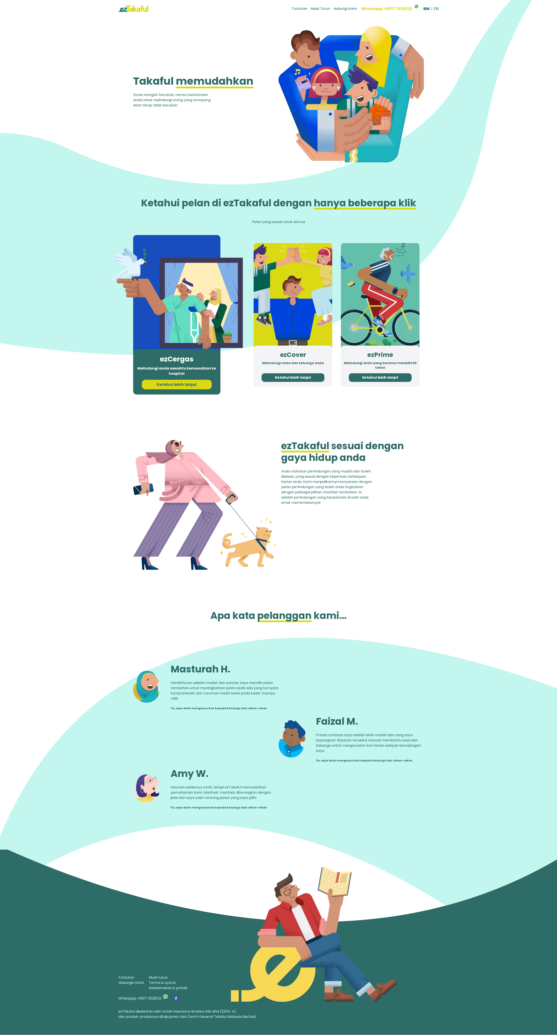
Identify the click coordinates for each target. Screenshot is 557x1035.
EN (436, 8)
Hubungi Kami (345, 8)
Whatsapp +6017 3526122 (386, 8)
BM (426, 8)
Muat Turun (320, 8)
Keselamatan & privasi (168, 987)
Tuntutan (299, 8)
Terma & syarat (162, 982)
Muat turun (158, 977)
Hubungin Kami (131, 982)
